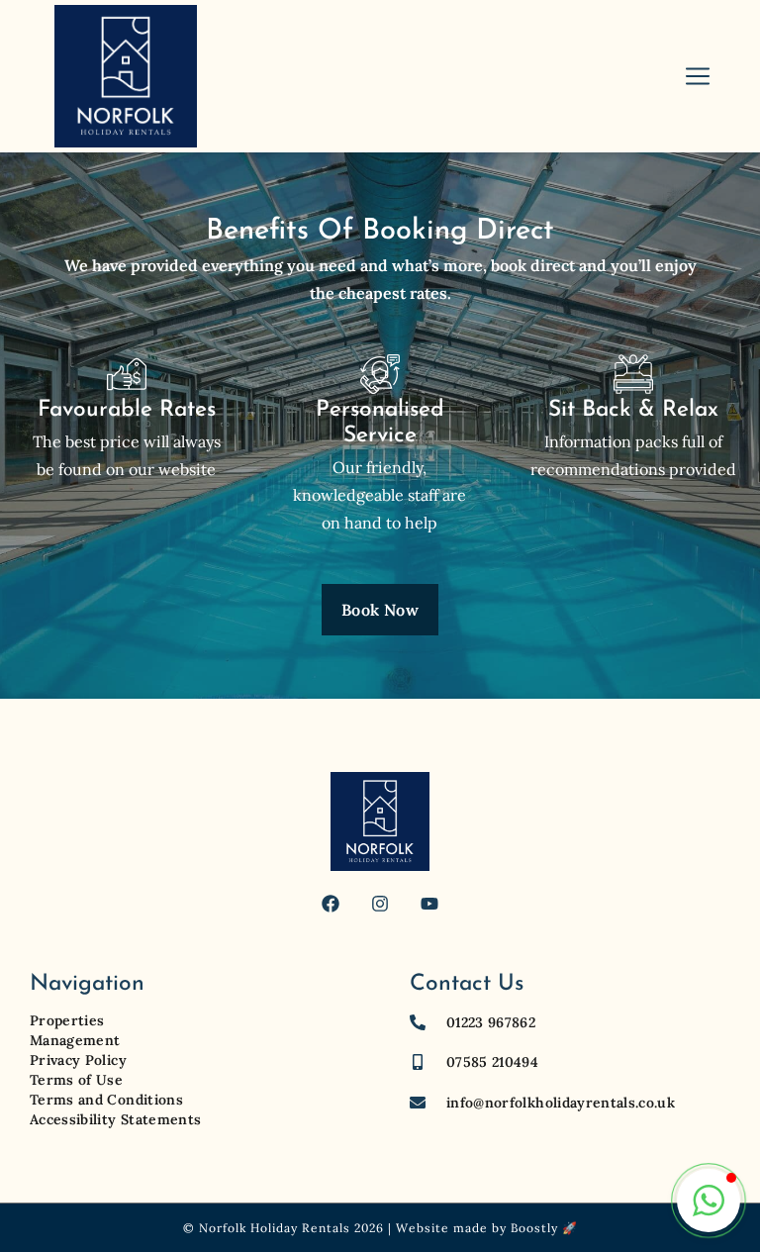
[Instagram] (380, 904)
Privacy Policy (78, 1060)
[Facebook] (330, 904)
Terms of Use (76, 1080)
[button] (708, 1200)
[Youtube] (429, 904)
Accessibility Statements (115, 1119)
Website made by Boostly (477, 1227)
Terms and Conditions (106, 1099)
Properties (67, 1020)
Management (75, 1040)
